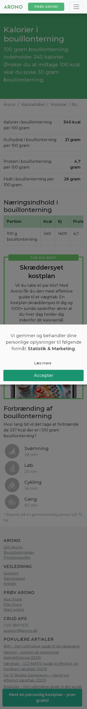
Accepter (43, 375)
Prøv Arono (46, 6)
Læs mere (42, 363)
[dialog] (43, 355)
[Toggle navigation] (76, 7)
